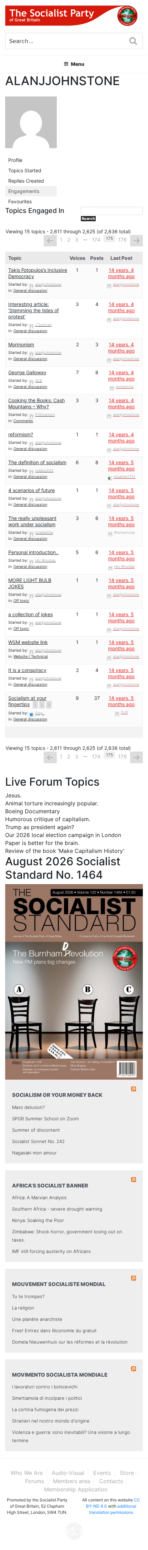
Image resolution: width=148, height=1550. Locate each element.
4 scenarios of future (31, 490)
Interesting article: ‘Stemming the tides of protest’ (33, 310)
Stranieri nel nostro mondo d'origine (50, 1421)
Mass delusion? (28, 1107)
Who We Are (27, 1472)
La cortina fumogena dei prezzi (45, 1409)
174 (96, 239)
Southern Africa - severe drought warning (57, 1209)
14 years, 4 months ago (121, 273)
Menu (77, 64)
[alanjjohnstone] (31, 125)
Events (102, 1472)
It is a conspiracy (27, 670)
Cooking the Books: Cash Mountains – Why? (36, 403)
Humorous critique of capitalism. (47, 819)
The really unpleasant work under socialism (32, 521)
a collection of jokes (30, 614)
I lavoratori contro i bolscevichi (44, 1386)
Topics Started (24, 170)
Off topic (21, 600)
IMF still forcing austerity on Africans (51, 1251)
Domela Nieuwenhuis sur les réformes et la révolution (70, 1342)
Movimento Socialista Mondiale (59, 1374)
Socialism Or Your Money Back (57, 1095)
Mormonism (21, 344)
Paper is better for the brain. (42, 842)
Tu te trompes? (28, 1296)
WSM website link (28, 642)
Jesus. (13, 795)
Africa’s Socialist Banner (50, 1185)
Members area (71, 1481)
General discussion (30, 290)
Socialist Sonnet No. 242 (38, 1141)
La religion (23, 1308)
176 (122, 239)
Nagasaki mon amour (34, 1152)
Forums (34, 1481)
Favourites (20, 201)
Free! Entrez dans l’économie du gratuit (54, 1330)
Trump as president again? (39, 827)
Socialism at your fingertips (27, 701)
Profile (15, 160)
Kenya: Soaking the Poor (38, 1220)
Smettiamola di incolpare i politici (47, 1398)
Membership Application (75, 1489)
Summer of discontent (36, 1130)
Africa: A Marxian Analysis (39, 1197)
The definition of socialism (37, 462)
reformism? (20, 434)
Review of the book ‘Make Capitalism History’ (64, 850)
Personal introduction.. (33, 552)
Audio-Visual (68, 1472)
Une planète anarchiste (37, 1319)
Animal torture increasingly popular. (51, 803)
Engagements (23, 191)
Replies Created (26, 181)
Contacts (111, 1481)
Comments (23, 420)
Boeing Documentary (32, 811)
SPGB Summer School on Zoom (45, 1118)
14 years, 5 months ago (121, 465)
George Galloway (27, 372)
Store (127, 1472)
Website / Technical (30, 656)
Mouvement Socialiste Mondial (59, 1284)
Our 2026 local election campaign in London (63, 835)
